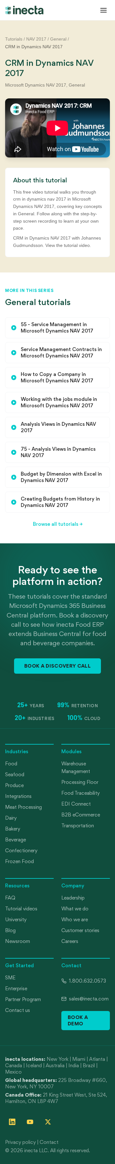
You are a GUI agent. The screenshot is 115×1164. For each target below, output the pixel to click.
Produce (14, 785)
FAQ (10, 898)
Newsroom (17, 941)
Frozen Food (19, 861)
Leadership (73, 898)
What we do (74, 909)
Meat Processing (23, 807)
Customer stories (80, 930)
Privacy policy (20, 1142)
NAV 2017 (36, 39)
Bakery (12, 829)
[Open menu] (103, 10)
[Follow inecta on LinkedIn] (12, 1122)
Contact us (17, 1010)
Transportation (77, 826)
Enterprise (16, 988)
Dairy (11, 818)
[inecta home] (24, 10)
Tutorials (13, 39)
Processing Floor (79, 782)
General (58, 39)
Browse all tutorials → (57, 524)
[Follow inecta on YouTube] (30, 1122)
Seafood (14, 774)
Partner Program (23, 999)
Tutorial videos (21, 909)
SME (10, 978)
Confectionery (21, 850)
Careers (69, 941)
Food (11, 764)
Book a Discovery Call (57, 665)
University (16, 919)
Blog (10, 930)
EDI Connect (76, 804)
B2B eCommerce (80, 815)
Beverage (15, 840)
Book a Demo (78, 1020)
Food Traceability (80, 793)
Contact (49, 1142)
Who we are (74, 919)
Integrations (18, 796)
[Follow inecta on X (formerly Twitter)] (48, 1122)
